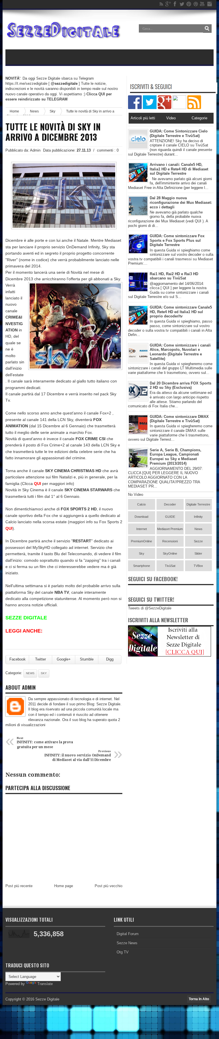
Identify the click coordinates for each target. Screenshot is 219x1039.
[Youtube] (202, 4)
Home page (63, 886)
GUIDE (170, 516)
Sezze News (127, 943)
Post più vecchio (108, 886)
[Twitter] (182, 4)
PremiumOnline (141, 541)
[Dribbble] (195, 4)
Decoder (170, 504)
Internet (141, 529)
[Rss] (161, 4)
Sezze (198, 541)
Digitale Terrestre (198, 504)
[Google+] (168, 4)
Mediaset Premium (170, 529)
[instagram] (209, 4)
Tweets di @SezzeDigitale (149, 608)
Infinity (198, 516)
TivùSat (170, 565)
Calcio (141, 504)
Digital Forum (128, 934)
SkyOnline (170, 553)
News (30, 673)
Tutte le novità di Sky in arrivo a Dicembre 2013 (53, 132)
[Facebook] (175, 4)
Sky (52, 111)
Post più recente (19, 886)
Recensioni (170, 541)
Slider (198, 553)
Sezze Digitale (47, 999)
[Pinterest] (189, 4)
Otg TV (123, 952)
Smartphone (141, 565)
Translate (45, 984)
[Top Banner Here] (169, 655)
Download (141, 516)
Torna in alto (199, 999)
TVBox (198, 565)
